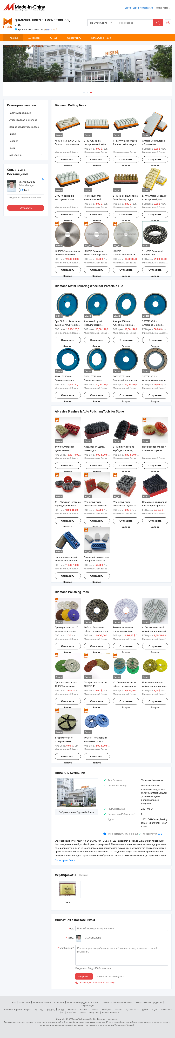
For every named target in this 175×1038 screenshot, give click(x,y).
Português (106, 1009)
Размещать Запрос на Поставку (95, 982)
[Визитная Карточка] (43, 178)
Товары (36, 37)
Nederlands (166, 1009)
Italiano (118, 1009)
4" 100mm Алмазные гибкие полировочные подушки (125, 686)
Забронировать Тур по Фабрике (76, 812)
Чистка (12, 133)
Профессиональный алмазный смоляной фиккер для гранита (66, 560)
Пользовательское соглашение (48, 1002)
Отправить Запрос (67, 160)
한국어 (145, 1009)
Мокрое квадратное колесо (24, 126)
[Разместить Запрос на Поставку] (168, 22)
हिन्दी (62, 1012)
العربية (154, 1009)
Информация (87, 1005)
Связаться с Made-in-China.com (117, 1002)
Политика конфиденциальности (82, 1002)
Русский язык (132, 1009)
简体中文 (39, 1009)
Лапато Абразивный (20, 112)
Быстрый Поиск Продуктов (149, 1002)
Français (72, 1009)
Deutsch (94, 1009)
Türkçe (82, 1012)
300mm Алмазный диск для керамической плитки (67, 254)
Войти (128, 7)
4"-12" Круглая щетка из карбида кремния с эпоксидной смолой (67, 505)
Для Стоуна (15, 154)
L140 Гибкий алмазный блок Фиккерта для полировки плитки (125, 199)
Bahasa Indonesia (110, 1012)
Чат (25, 190)
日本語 (61, 1009)
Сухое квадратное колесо (23, 119)
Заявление (24, 1002)
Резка (12, 147)
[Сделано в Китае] (25, 7)
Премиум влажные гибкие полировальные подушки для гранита (155, 686)
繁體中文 (50, 1009)
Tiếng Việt (94, 1012)
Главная (13, 37)
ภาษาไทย (71, 1012)
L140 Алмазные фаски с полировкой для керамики (154, 199)
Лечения (13, 140)
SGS (160, 833)
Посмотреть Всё (64, 860)
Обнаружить (74, 37)
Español (83, 1009)
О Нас (53, 37)
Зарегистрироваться (143, 7)
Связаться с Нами (101, 37)
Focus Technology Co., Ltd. (84, 1019)
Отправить (84, 976)
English (27, 1009)
